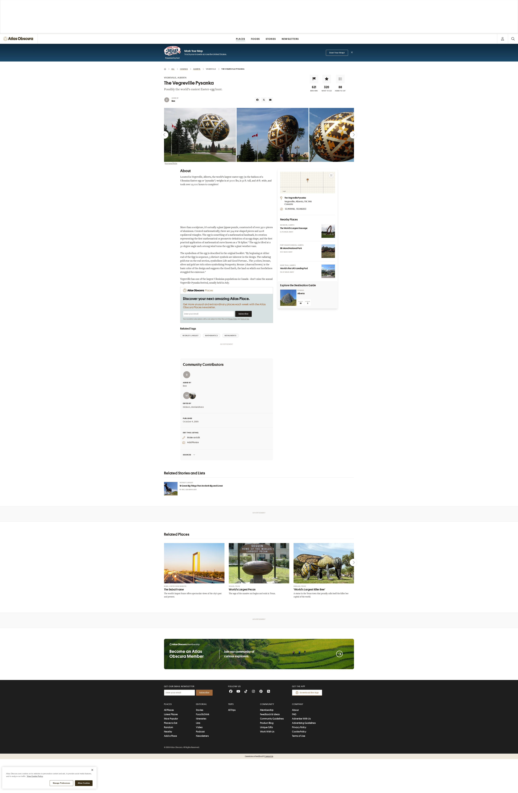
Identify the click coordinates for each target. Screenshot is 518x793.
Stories (199, 710)
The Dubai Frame (174, 589)
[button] (314, 79)
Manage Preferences (61, 783)
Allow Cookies (84, 783)
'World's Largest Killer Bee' (309, 589)
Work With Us (267, 732)
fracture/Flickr (171, 163)
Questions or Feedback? (259, 756)
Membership (267, 710)
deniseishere (197, 407)
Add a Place (170, 736)
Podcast (200, 732)
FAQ (294, 714)
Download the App (309, 693)
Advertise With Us (301, 719)
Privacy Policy (232, 319)
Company (297, 704)
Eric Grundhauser (189, 489)
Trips (231, 704)
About (295, 710)
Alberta (301, 293)
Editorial (201, 704)
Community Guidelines (272, 719)
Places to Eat (170, 723)
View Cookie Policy (35, 776)
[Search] (513, 39)
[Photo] (328, 231)
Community (267, 704)
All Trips (232, 710)
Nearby (168, 732)
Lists (198, 723)
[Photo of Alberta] (288, 298)
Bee (173, 101)
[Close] (92, 770)
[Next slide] (353, 135)
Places (168, 704)
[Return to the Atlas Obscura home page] (19, 39)
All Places (169, 710)
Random (168, 727)
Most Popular (171, 719)
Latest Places (171, 714)
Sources (187, 455)
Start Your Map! (337, 53)
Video (199, 727)
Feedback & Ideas (270, 714)
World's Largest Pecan (242, 589)
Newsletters (202, 736)
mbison (186, 407)
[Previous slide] (164, 135)
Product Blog (266, 723)
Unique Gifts (266, 727)
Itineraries (201, 719)
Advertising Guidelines (304, 723)
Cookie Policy (299, 732)
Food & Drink (202, 714)
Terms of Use (245, 319)
